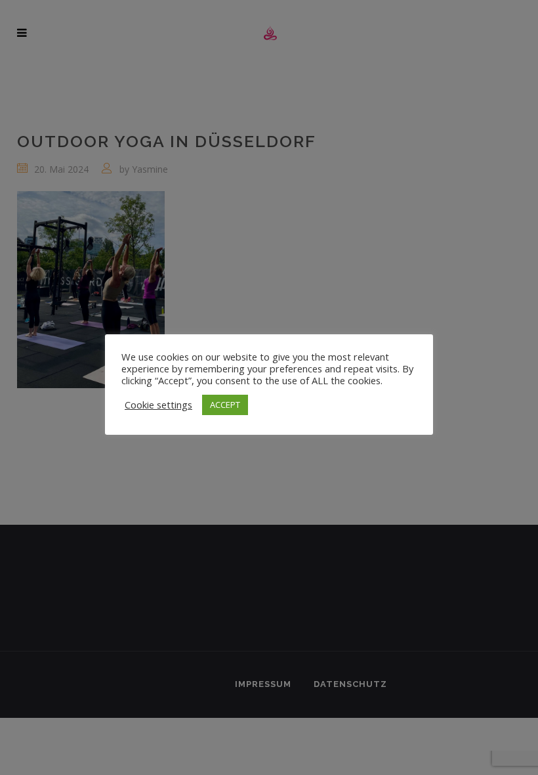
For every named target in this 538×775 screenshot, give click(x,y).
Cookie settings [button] (158, 404)
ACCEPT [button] (225, 404)
